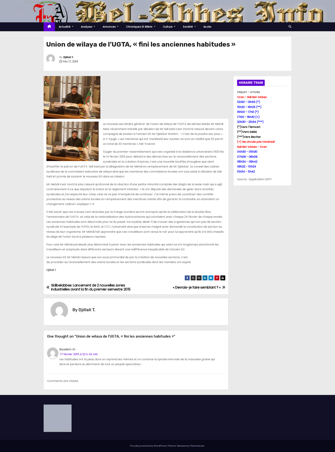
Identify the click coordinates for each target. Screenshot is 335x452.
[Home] (49, 26)
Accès (207, 26)
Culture (168, 26)
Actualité (65, 26)
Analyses (87, 26)
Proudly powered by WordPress (148, 445)
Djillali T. (68, 57)
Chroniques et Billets (139, 26)
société (188, 26)
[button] (290, 27)
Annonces (110, 26)
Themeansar (197, 445)
